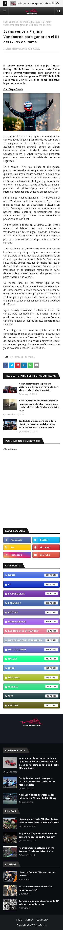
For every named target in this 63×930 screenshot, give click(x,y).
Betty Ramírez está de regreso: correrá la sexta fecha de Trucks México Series (37, 781)
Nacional (28, 677)
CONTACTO (42, 919)
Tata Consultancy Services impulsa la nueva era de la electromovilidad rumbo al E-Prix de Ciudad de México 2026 (39, 405)
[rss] (17, 547)
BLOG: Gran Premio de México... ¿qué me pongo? (36, 888)
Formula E (25, 21)
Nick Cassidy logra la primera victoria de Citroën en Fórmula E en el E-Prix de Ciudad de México (38, 387)
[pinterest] (46, 547)
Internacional (28, 621)
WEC (28, 696)
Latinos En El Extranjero (28, 630)
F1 (28, 584)
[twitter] (46, 540)
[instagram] (17, 555)
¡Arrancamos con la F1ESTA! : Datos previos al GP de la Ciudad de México (39, 821)
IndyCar (28, 612)
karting (28, 705)
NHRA (28, 668)
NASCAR (28, 658)
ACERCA (29, 919)
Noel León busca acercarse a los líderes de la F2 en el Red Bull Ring (37, 796)
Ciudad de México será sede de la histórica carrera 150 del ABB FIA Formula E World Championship (37, 424)
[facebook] (17, 540)
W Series (28, 686)
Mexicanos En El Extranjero (28, 640)
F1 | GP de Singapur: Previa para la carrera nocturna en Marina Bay (38, 835)
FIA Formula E (16, 356)
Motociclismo (28, 649)
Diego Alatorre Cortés (16, 48)
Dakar (28, 575)
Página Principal (10, 21)
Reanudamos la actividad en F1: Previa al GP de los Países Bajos (36, 849)
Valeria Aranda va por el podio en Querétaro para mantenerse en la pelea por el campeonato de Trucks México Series (39, 763)
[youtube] (46, 555)
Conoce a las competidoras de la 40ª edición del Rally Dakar (39, 902)
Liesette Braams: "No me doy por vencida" (37, 874)
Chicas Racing (39, 925)
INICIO (19, 919)
